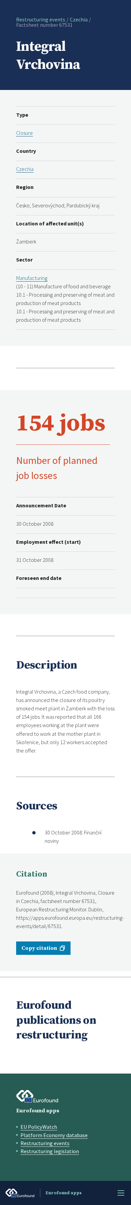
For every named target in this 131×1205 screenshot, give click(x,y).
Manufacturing (31, 278)
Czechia (79, 19)
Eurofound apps (37, 1110)
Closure (24, 132)
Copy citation (39, 948)
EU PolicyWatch (38, 1126)
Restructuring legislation (49, 1151)
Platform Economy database (54, 1135)
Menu (121, 1193)
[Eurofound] (37, 1096)
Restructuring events (40, 19)
